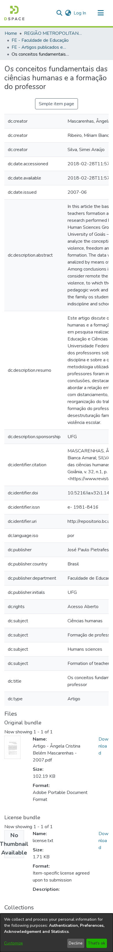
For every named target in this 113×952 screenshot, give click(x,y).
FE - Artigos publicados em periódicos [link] (41, 47)
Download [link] (103, 746)
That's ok (96, 943)
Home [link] (11, 33)
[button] (14, 13)
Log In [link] (80, 13)
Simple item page (56, 104)
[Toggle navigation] (100, 13)
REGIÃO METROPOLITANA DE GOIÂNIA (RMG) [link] (53, 33)
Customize (13, 943)
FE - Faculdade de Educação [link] (40, 40)
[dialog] (56, 932)
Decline (76, 943)
